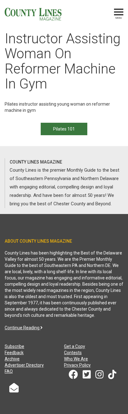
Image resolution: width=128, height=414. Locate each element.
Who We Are (76, 358)
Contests (73, 352)
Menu (119, 18)
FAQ (9, 371)
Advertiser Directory (24, 365)
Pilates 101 (64, 128)
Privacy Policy (77, 365)
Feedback (14, 352)
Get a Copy (74, 346)
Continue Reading (22, 327)
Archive (12, 358)
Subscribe (14, 346)
